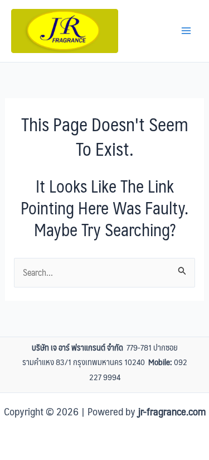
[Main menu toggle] (186, 30)
